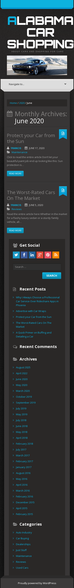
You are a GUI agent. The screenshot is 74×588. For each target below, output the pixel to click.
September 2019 (26, 402)
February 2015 (24, 514)
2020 (22, 103)
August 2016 (23, 473)
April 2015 (21, 508)
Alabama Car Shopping (40, 32)
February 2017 (24, 461)
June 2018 (21, 426)
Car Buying (22, 538)
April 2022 (21, 373)
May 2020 (21, 385)
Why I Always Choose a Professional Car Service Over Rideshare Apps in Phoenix (38, 301)
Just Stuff (21, 550)
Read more (15, 173)
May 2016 (21, 479)
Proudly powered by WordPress (37, 583)
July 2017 (21, 449)
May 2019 (21, 414)
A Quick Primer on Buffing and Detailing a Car (34, 334)
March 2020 (23, 391)
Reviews (17, 209)
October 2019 (24, 396)
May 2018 (21, 432)
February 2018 (24, 443)
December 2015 (25, 502)
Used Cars (22, 567)
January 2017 (23, 467)
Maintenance (19, 152)
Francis (16, 148)
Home (13, 103)
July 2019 (21, 408)
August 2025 (23, 367)
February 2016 (24, 496)
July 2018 (21, 420)
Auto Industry (24, 532)
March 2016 (23, 490)
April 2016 (21, 484)
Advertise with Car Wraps (31, 311)
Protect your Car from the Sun (31, 138)
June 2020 (21, 379)
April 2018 (21, 438)
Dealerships (23, 544)
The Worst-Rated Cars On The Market (31, 195)
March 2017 (23, 455)
